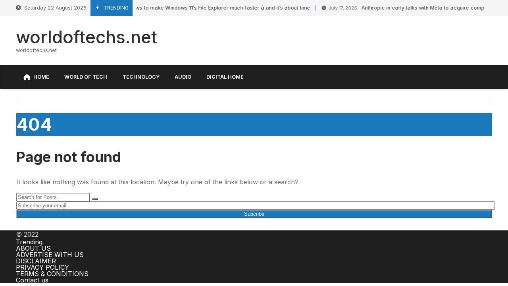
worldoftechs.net (86, 37)
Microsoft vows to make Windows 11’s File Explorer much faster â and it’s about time (190, 8)
